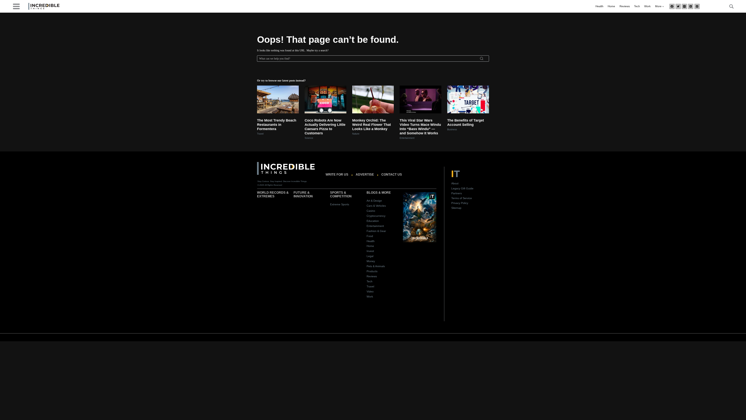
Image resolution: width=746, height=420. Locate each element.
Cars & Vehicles (376, 205)
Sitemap (456, 207)
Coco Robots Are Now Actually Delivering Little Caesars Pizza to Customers (325, 126)
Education (373, 220)
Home (611, 6)
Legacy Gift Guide (462, 188)
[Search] (481, 58)
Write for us (337, 174)
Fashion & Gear (376, 231)
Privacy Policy (459, 203)
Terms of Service (461, 198)
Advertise (365, 174)
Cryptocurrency (376, 215)
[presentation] (278, 99)
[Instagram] (684, 6)
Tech (637, 6)
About (454, 183)
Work (647, 6)
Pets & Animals (376, 266)
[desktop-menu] (16, 6)
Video (370, 291)
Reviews (625, 6)
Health (599, 6)
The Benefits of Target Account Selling (465, 122)
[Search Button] (729, 6)
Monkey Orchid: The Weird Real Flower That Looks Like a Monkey (371, 124)
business (452, 129)
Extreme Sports (339, 204)
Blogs (372, 192)
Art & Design (374, 200)
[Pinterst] (697, 6)
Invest (370, 251)
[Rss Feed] (690, 6)
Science (309, 138)
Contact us (391, 174)
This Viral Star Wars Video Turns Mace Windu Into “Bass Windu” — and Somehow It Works (420, 126)
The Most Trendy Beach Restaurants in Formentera (276, 124)
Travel (260, 133)
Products (372, 271)
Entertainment (407, 138)
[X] (678, 6)
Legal (370, 256)
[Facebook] (672, 6)
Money (371, 261)
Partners (456, 193)
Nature (355, 133)
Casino (371, 210)
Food (370, 236)
